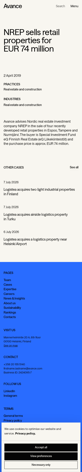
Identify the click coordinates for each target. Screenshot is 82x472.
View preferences (41, 456)
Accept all (41, 447)
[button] (74, 6)
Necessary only (41, 464)
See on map (11, 345)
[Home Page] (13, 6)
